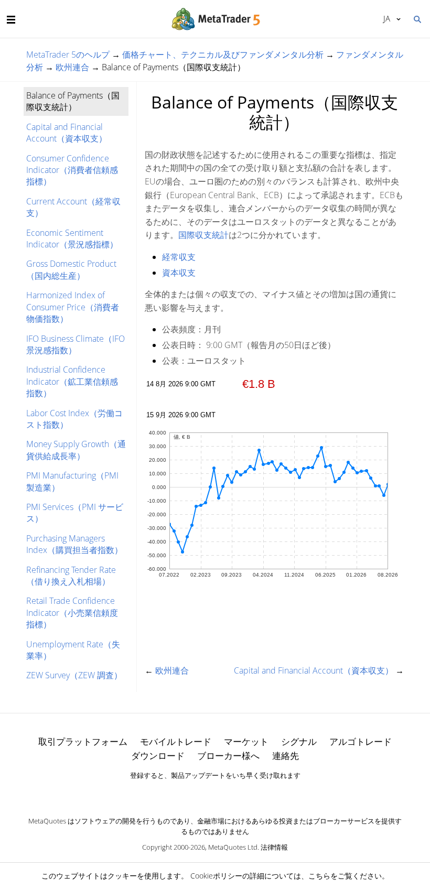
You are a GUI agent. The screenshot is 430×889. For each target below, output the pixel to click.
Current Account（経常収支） (73, 207)
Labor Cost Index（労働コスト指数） (74, 418)
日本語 (385, 18)
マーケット (246, 741)
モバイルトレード (175, 741)
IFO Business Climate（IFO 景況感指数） (75, 344)
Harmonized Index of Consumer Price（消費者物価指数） (72, 306)
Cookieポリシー (216, 876)
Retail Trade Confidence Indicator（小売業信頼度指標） (72, 612)
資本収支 (179, 272)
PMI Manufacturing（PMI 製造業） (72, 481)
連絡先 (285, 756)
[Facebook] (198, 793)
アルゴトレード (360, 741)
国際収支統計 (203, 235)
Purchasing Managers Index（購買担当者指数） (74, 544)
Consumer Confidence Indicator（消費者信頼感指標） (72, 170)
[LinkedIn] (215, 793)
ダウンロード (158, 756)
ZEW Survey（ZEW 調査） (74, 675)
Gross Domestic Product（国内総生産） (71, 269)
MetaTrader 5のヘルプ (68, 54)
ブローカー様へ (228, 756)
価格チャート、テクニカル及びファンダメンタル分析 (223, 54)
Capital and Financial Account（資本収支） (66, 132)
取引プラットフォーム (82, 741)
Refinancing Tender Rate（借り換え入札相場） (71, 575)
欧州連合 (72, 67)
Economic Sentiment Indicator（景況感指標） (72, 238)
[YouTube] (231, 793)
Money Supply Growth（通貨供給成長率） (76, 449)
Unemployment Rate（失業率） (73, 650)
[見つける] (417, 18)
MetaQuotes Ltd (232, 847)
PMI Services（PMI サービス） (74, 512)
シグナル (299, 741)
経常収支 (179, 257)
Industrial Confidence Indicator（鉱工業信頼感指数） (72, 381)
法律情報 (274, 847)
